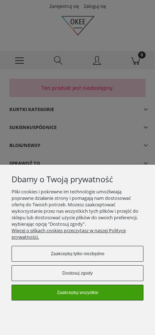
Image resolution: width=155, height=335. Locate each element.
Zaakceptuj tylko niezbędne (78, 253)
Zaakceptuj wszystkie (77, 292)
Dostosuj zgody (77, 273)
